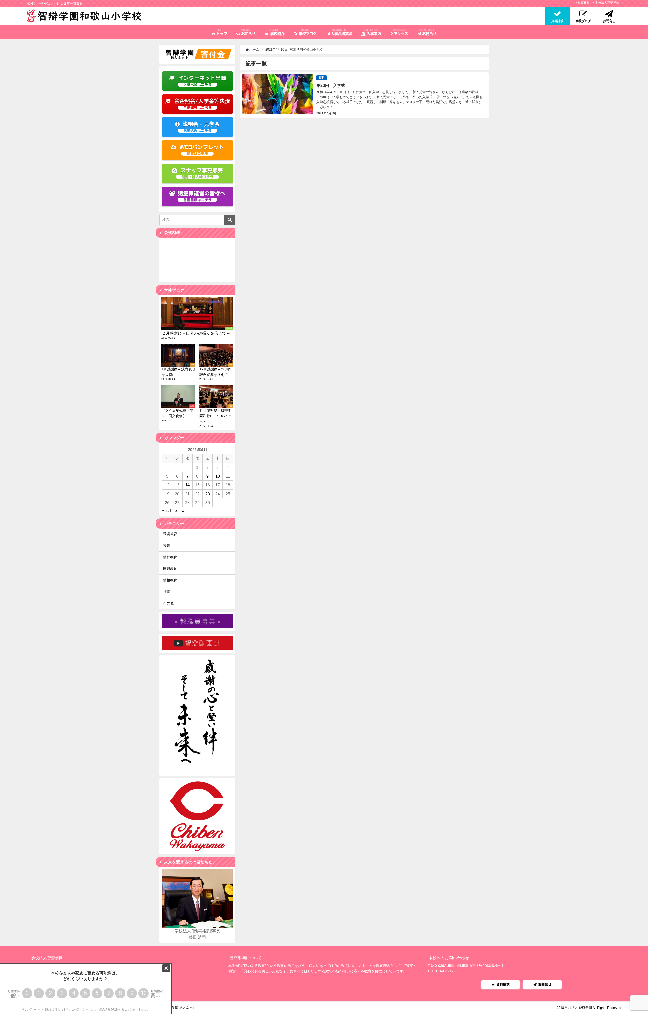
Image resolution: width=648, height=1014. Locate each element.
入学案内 (372, 32)
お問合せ (427, 32)
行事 (321, 77)
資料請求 (503, 984)
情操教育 (170, 557)
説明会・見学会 (201, 126)
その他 (168, 603)
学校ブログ (306, 32)
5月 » (179, 510)
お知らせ (247, 32)
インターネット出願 (202, 80)
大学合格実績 (341, 32)
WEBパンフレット (201, 150)
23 (207, 494)
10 (217, 476)
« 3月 (167, 510)
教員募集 (583, 2)
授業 (166, 545)
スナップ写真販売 (201, 173)
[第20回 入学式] (364, 95)
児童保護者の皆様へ (202, 196)
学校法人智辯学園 (607, 2)
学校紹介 (277, 32)
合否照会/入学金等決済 (202, 103)
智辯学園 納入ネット (180, 1007)
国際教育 (170, 568)
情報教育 (170, 580)
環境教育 (170, 534)
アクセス (400, 32)
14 (187, 485)
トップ (221, 32)
